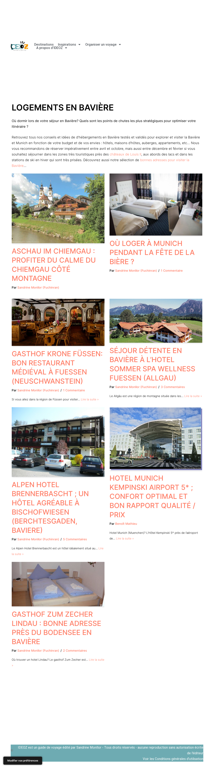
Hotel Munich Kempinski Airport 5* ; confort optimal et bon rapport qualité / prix (152, 496)
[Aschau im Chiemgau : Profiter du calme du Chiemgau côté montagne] (58, 208)
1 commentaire (172, 270)
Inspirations (67, 44)
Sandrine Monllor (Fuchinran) (38, 287)
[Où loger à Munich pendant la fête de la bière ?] (156, 204)
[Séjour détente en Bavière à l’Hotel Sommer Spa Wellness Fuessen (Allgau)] (156, 321)
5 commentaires (75, 539)
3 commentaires (173, 387)
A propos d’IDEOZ (49, 47)
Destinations (44, 44)
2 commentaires (75, 650)
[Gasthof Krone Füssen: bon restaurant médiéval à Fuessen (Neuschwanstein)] (58, 322)
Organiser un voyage (101, 44)
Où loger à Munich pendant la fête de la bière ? (152, 252)
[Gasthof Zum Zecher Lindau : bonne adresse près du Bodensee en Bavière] (58, 584)
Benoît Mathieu (126, 523)
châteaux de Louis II (125, 154)
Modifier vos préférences (22, 760)
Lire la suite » (90, 399)
